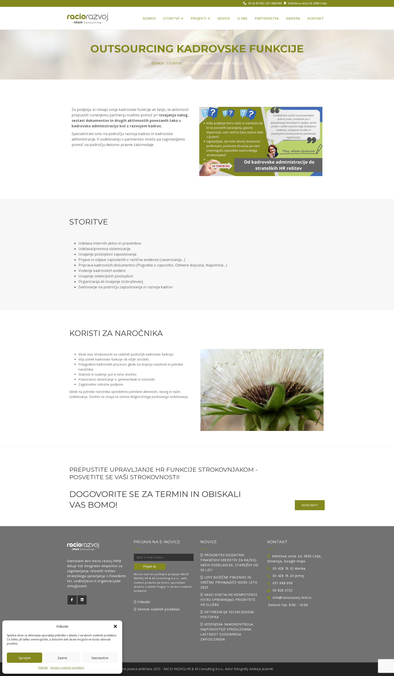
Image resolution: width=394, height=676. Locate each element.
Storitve (172, 18)
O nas (242, 18)
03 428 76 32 (283, 568)
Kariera (293, 18)
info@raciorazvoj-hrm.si (292, 597)
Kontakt (315, 18)
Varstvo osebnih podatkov (67, 668)
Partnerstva (267, 18)
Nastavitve (100, 658)
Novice (224, 18)
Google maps (295, 561)
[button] (115, 626)
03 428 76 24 (283, 576)
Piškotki (43, 668)
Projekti (199, 18)
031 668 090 (283, 583)
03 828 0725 (283, 590)
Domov (149, 18)
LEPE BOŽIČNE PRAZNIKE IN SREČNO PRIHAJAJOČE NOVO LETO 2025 (229, 582)
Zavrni (62, 658)
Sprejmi (25, 658)
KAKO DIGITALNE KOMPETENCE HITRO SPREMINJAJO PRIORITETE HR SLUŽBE (228, 599)
